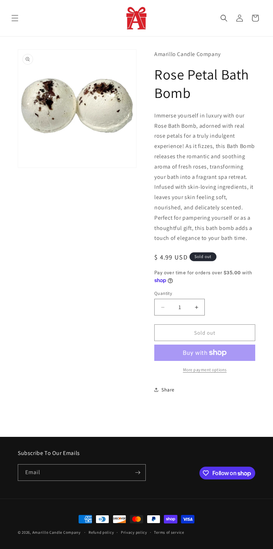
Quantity (163, 293)
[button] (15, 18)
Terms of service (169, 532)
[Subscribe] (137, 472)
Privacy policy (134, 532)
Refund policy (101, 532)
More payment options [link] (205, 369)
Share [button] (168, 389)
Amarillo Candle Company (57, 532)
